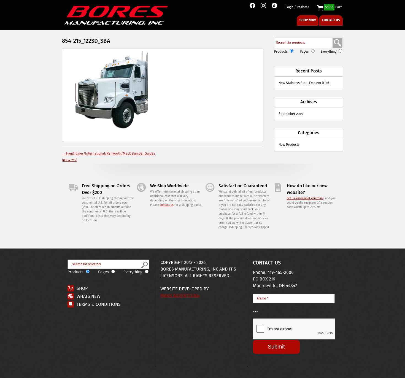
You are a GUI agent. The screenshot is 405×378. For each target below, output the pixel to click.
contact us (167, 205)
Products (281, 51)
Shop (82, 288)
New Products (289, 144)
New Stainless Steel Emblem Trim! (304, 83)
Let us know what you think (305, 198)
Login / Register (297, 7)
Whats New (88, 296)
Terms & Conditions (99, 304)
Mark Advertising (179, 295)
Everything (328, 51)
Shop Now (307, 20)
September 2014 (291, 114)
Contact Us (331, 20)
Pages (304, 51)
